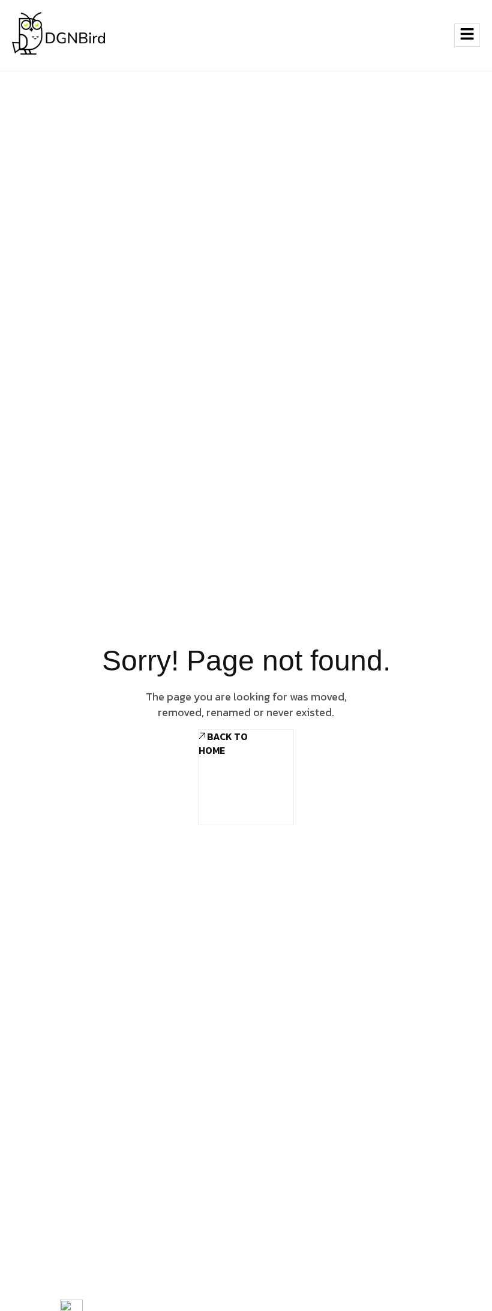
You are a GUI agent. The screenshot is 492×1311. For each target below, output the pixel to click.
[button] (432, 35)
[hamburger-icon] (467, 35)
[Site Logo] (58, 35)
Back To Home (223, 743)
